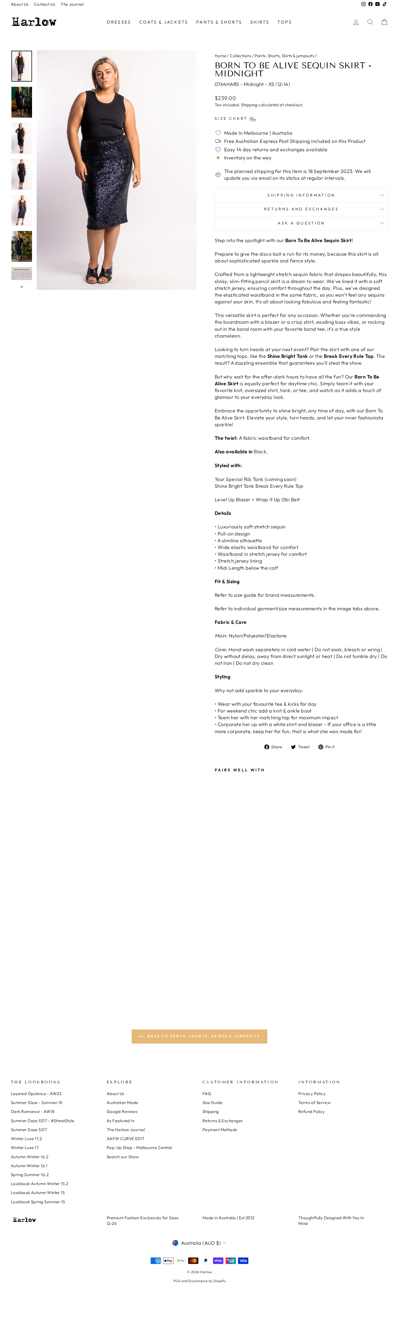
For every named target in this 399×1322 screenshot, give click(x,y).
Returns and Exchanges (301, 209)
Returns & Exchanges (222, 1120)
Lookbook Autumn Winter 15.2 (39, 1183)
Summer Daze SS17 (29, 1129)
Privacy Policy (311, 1093)
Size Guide (212, 1102)
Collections (240, 55)
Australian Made (122, 1102)
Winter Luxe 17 (25, 1147)
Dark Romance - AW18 (33, 1111)
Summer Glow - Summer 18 (36, 1102)
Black (260, 451)
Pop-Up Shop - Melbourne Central (139, 1147)
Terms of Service (314, 1102)
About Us (19, 4)
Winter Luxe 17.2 (26, 1138)
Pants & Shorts (219, 22)
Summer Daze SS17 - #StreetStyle (42, 1120)
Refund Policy (311, 1111)
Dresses (119, 22)
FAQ (206, 1093)
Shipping (249, 104)
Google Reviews (122, 1111)
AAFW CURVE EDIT (126, 1138)
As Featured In (120, 1120)
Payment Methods (219, 1129)
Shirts (259, 22)
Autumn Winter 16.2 (29, 1156)
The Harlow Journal (126, 1129)
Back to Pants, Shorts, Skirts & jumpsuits (203, 1036)
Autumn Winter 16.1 (29, 1165)
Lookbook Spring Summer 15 (38, 1201)
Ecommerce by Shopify (207, 1281)
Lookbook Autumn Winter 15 (38, 1192)
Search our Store (122, 1156)
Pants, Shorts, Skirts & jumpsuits (284, 55)
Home (220, 55)
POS (176, 1281)
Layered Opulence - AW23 (36, 1093)
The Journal (72, 4)
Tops (284, 22)
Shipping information (301, 195)
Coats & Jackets (163, 22)
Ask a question (301, 223)
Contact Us (44, 4)
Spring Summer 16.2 (30, 1174)
